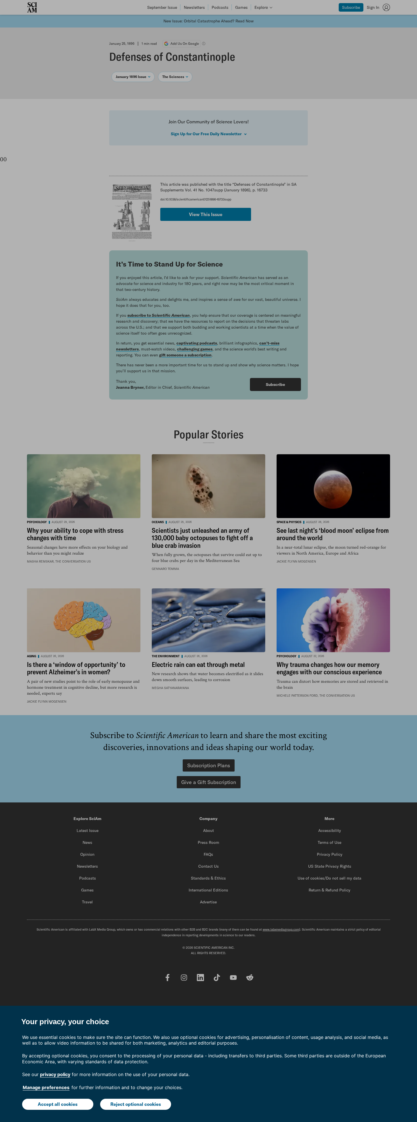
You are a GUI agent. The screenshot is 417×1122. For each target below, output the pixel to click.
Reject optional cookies (135, 1104)
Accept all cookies (57, 1104)
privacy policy (55, 1074)
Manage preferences (46, 1087)
